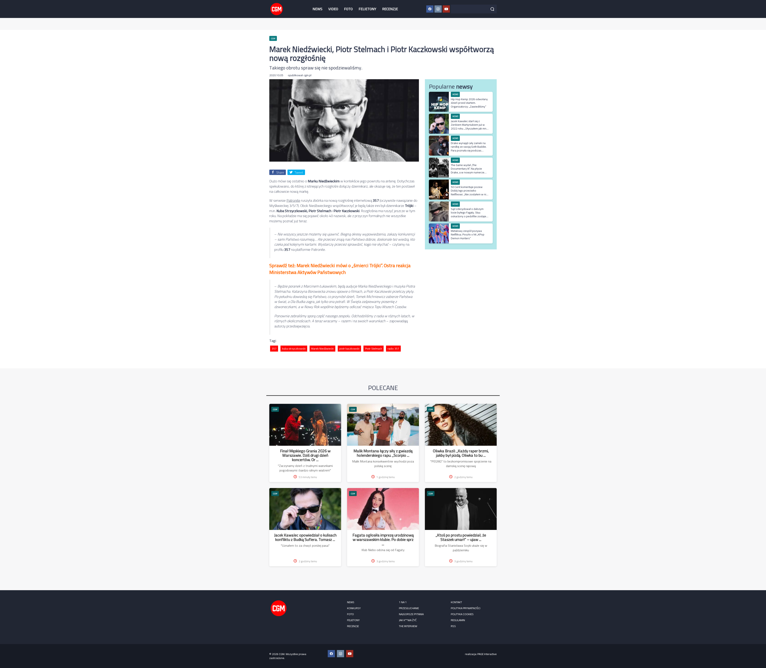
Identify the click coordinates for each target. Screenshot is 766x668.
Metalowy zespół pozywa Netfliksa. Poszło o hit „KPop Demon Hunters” (467, 234)
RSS (453, 626)
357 (274, 348)
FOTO (348, 9)
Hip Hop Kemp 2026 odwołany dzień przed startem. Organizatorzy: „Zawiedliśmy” (469, 103)
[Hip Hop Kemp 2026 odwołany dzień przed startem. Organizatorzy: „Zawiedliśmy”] (439, 94)
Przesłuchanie (409, 608)
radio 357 (393, 348)
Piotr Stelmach (373, 348)
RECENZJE (390, 9)
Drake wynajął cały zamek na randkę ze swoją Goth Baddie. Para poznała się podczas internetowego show (469, 148)
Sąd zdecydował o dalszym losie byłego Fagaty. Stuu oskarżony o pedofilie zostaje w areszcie (468, 214)
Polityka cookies (462, 614)
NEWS (317, 9)
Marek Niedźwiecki (322, 348)
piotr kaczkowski (349, 348)
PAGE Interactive (487, 654)
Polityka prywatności (465, 608)
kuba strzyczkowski (294, 348)
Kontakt (456, 602)
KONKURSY (354, 608)
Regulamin (458, 620)
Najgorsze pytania (411, 614)
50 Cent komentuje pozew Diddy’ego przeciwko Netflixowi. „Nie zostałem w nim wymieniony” (469, 192)
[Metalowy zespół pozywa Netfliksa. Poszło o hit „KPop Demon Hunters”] (439, 225)
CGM (275, 409)
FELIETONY (367, 9)
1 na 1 (403, 602)
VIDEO (333, 9)
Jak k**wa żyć (408, 620)
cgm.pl (307, 75)
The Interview (408, 626)
